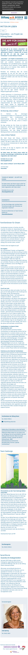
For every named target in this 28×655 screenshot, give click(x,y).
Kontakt (13, 644)
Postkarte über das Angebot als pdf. (10, 245)
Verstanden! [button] (14, 12)
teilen (3, 30)
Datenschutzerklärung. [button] (8, 9)
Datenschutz (8, 644)
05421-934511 (8, 419)
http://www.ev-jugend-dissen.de (10, 649)
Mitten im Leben (15, 22)
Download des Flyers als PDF (8, 533)
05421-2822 (7, 633)
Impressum (2, 644)
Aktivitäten (7, 22)
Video (18, 67)
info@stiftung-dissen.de (9, 421)
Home (1, 22)
